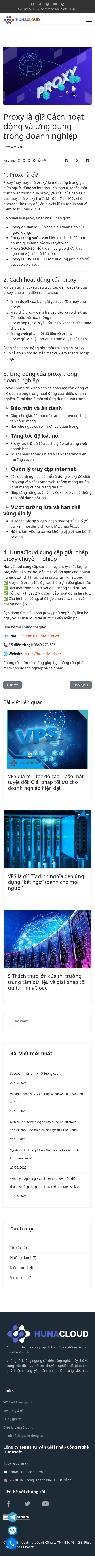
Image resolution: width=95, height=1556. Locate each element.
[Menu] (89, 19)
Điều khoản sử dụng (18, 1427)
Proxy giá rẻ (12, 1419)
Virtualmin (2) (21, 1277)
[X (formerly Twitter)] (77, 160)
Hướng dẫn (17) (23, 1257)
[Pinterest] (47, 4)
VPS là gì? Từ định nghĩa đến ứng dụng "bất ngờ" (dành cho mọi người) (46, 882)
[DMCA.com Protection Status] (47, 1517)
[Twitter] (40, 4)
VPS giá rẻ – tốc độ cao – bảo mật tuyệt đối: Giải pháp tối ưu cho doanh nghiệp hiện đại (46, 782)
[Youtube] (55, 4)
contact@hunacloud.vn (60, 9)
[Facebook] (32, 4)
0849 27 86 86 (30, 9)
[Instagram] (62, 4)
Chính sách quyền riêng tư (23, 1435)
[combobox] (38, 1021)
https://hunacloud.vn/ (43, 653)
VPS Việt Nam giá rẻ (17, 1402)
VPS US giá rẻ (13, 1410)
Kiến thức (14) (21, 1267)
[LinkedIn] (88, 160)
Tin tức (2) (18, 1247)
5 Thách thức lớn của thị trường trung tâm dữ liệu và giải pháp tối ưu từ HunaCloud (47, 982)
